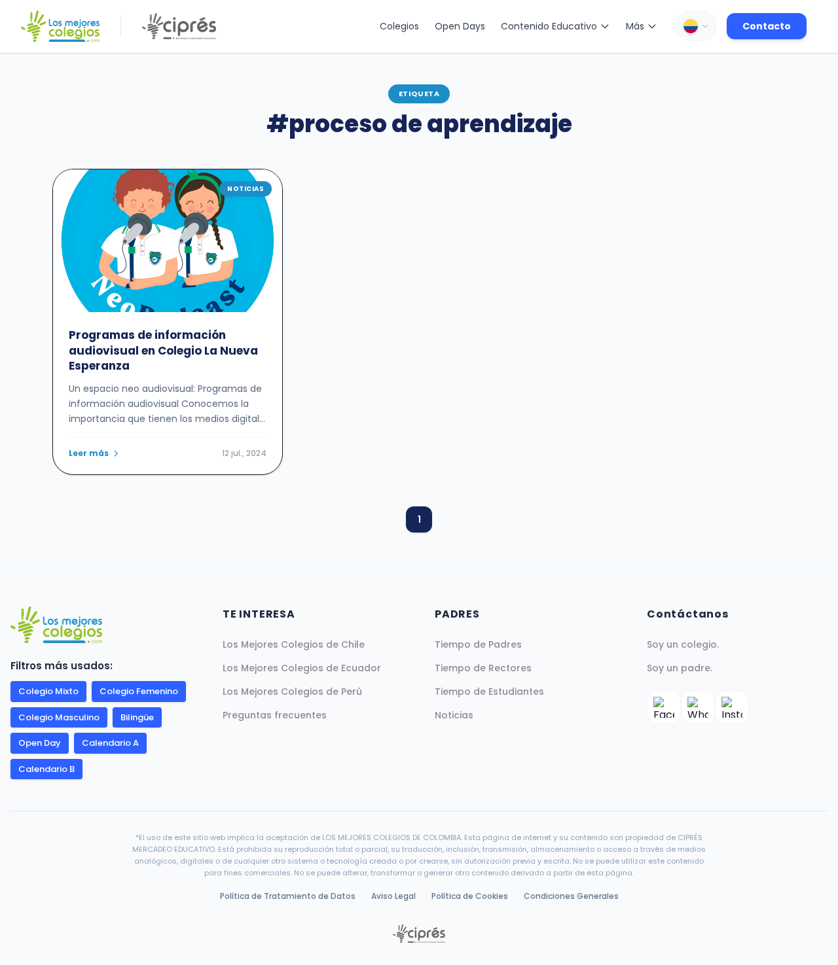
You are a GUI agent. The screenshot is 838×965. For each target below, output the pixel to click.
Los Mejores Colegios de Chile (294, 644)
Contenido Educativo (549, 26)
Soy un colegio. (683, 644)
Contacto (766, 26)
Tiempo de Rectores (483, 668)
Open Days (460, 26)
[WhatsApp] (698, 707)
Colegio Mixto (48, 691)
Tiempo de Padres (478, 644)
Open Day (39, 743)
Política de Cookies (469, 896)
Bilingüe (137, 717)
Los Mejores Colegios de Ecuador (302, 668)
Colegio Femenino (139, 691)
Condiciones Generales (571, 896)
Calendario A (110, 743)
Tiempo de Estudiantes (489, 691)
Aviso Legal (393, 896)
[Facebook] (664, 707)
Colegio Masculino (59, 717)
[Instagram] (732, 707)
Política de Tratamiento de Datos (287, 896)
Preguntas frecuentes (275, 715)
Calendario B (46, 769)
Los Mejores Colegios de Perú (292, 691)
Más (635, 26)
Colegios (399, 26)
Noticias (454, 715)
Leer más (89, 453)
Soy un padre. (679, 668)
